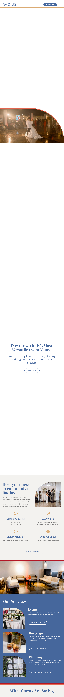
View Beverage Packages (39, 648)
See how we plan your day (39, 672)
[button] (60, 3)
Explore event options (37, 623)
